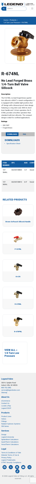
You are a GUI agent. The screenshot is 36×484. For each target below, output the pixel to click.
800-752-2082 (6, 388)
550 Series (5, 426)
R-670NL (18, 304)
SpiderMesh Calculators (9, 439)
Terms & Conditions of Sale (11, 453)
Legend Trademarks (8, 460)
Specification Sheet (13, 144)
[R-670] (18, 266)
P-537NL (18, 249)
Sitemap (4, 393)
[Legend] (18, 4)
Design (3, 435)
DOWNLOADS (12, 134)
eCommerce (5, 401)
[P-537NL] (18, 239)
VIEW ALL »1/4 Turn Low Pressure (11, 353)
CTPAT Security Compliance (11, 462)
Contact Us (5, 403)
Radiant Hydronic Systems (10, 424)
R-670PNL (18, 332)
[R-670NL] (18, 294)
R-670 (18, 277)
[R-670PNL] (18, 321)
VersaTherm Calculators (10, 444)
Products (13, 20)
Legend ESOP (6, 408)
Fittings (4, 421)
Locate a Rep (6, 406)
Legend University (7, 437)
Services (5, 431)
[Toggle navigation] (32, 8)
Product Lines (6, 416)
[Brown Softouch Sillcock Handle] (18, 211)
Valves (3, 419)
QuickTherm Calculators (10, 442)
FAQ (24, 134)
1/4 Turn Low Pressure (11, 23)
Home (5, 20)
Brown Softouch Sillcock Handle (18, 222)
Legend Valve (7, 379)
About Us (5, 397)
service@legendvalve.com (10, 390)
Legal (3, 449)
